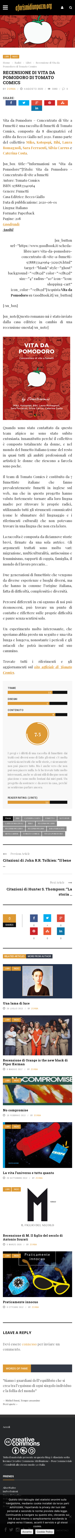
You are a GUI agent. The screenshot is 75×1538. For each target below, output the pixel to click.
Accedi (6, 1426)
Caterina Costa (32, 818)
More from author (39, 956)
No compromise (15, 1110)
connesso (29, 1344)
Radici (15, 56)
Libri (6, 56)
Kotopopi (64, 818)
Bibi (17, 818)
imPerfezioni (10, 1491)
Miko (30, 823)
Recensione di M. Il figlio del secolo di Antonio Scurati (33, 1237)
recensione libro (14, 828)
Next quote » (10, 1404)
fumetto (50, 818)
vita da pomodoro (53, 833)
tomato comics (31, 833)
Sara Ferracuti (56, 828)
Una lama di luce (16, 1003)
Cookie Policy (45, 1531)
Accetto (27, 1531)
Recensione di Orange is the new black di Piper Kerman (35, 1062)
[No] (70, 1516)
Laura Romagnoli (14, 823)
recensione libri (46, 823)
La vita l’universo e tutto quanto (28, 1173)
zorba (11, 88)
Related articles (14, 956)
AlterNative (9, 1487)
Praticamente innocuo (20, 1302)
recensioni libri (36, 828)
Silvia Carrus (11, 833)
